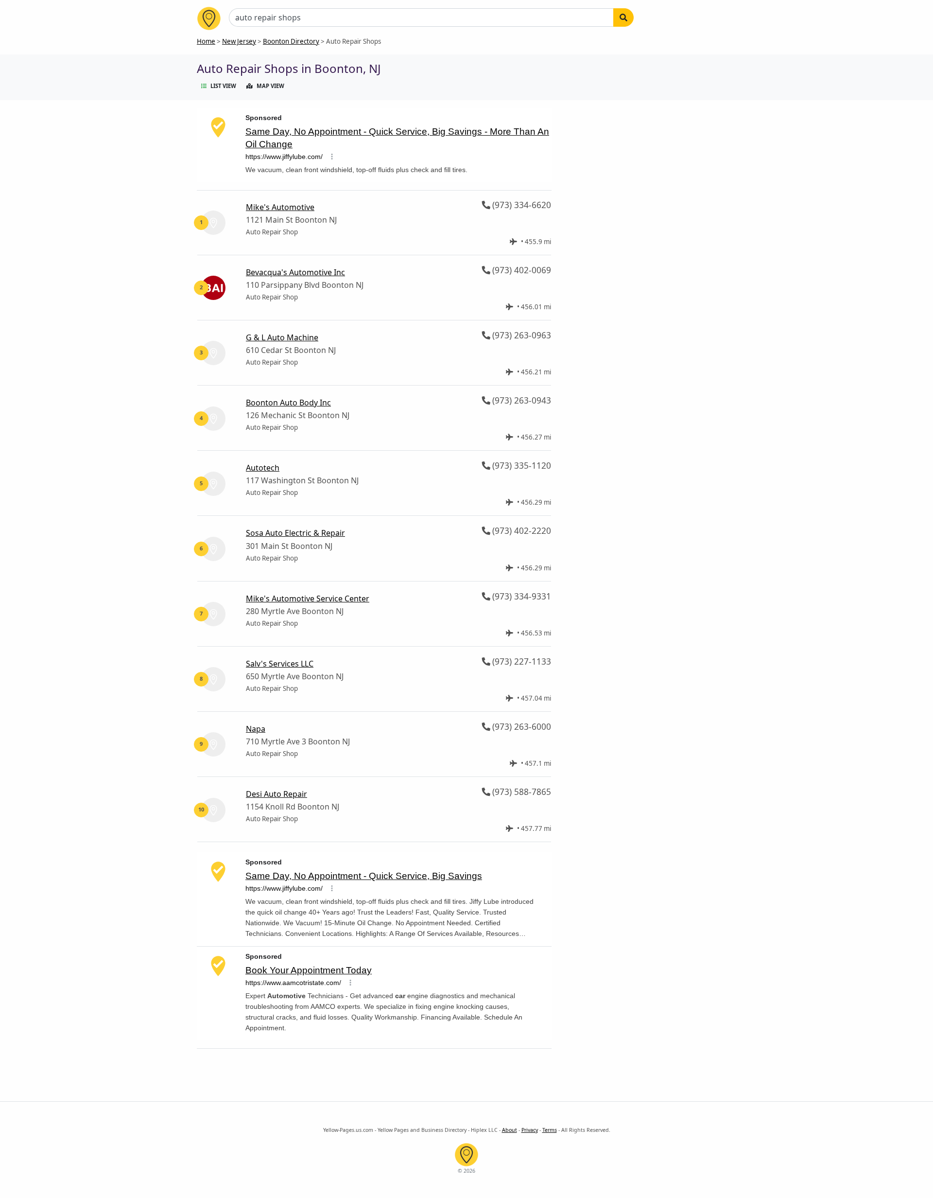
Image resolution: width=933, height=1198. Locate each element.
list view (223, 85)
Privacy (529, 1130)
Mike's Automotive (280, 207)
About (509, 1130)
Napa (255, 728)
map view (270, 85)
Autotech (262, 467)
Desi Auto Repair (276, 794)
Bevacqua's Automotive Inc (295, 272)
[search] (623, 17)
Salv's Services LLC (279, 663)
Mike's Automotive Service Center (307, 598)
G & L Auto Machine (282, 337)
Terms (549, 1130)
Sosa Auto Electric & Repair (295, 533)
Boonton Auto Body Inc (288, 402)
